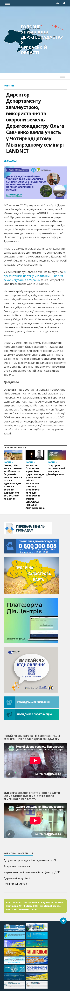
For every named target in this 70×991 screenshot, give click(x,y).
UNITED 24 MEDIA (15, 884)
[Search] (64, 3)
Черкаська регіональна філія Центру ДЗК (32, 872)
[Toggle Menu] (7, 3)
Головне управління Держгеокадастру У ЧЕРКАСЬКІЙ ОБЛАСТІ (42, 39)
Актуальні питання (17, 866)
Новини (9, 85)
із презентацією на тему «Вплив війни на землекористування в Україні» (35, 276)
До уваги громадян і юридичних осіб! (30, 860)
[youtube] (57, 3)
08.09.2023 (10, 160)
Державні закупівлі (17, 878)
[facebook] (51, 3)
